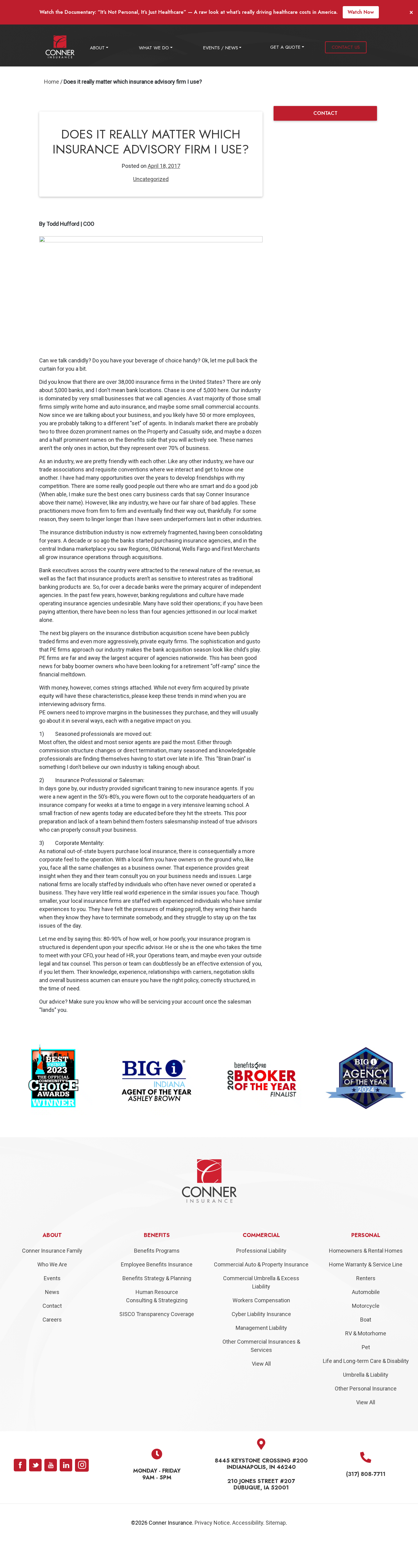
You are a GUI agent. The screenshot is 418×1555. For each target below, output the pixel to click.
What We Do (154, 47)
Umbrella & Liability (365, 1388)
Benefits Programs (157, 1264)
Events (52, 1291)
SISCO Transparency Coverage (156, 1327)
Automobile (366, 1305)
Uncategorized (151, 179)
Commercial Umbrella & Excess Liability (261, 1295)
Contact (52, 1319)
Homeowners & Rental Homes (366, 1264)
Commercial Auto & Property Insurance (261, 1278)
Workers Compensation (261, 1314)
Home (51, 81)
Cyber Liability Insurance (261, 1327)
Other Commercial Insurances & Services (261, 1359)
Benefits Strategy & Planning (156, 1291)
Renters (365, 1291)
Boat (365, 1333)
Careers (52, 1333)
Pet (366, 1360)
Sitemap (276, 1536)
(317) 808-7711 (366, 1488)
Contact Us (346, 47)
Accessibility (247, 1536)
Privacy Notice (212, 1536)
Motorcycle (365, 1319)
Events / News (220, 47)
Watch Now (361, 12)
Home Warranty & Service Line (365, 1278)
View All (261, 1377)
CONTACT (325, 113)
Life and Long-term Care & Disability (366, 1374)
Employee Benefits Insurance (156, 1278)
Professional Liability (261, 1264)
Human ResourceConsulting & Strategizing (157, 1309)
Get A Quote (285, 47)
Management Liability (261, 1341)
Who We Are (52, 1278)
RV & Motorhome (365, 1347)
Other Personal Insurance (366, 1402)
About (97, 47)
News (52, 1305)
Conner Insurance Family (52, 1264)
